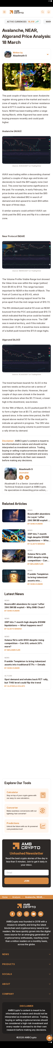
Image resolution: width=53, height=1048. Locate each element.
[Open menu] (4, 12)
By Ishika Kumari (35, 524)
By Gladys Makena (36, 544)
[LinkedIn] (27, 477)
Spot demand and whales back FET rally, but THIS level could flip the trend (26, 681)
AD (49, 1)
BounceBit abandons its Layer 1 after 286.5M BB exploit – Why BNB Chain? (39, 517)
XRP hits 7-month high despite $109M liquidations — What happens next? (38, 537)
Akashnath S (20, 55)
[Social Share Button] (49, 1038)
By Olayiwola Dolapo (14, 686)
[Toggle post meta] (48, 54)
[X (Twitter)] (21, 477)
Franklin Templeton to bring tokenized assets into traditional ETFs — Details (38, 577)
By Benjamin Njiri (35, 564)
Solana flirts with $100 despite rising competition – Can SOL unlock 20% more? (38, 557)
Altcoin (8, 676)
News (30, 510)
